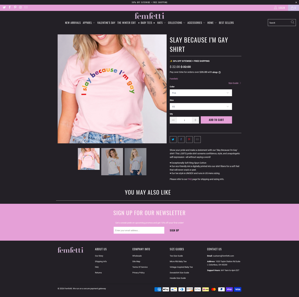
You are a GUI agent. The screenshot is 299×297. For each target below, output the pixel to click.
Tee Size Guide (176, 256)
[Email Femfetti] (25, 7)
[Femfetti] (149, 15)
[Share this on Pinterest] (189, 139)
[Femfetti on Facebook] (9, 7)
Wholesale (137, 256)
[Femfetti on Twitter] (4, 7)
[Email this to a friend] (197, 139)
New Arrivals (73, 23)
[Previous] (59, 88)
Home (210, 23)
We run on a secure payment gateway (89, 288)
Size (172, 100)
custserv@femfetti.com (223, 256)
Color (172, 86)
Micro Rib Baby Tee (178, 261)
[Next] (164, 88)
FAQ (190, 179)
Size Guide (233, 83)
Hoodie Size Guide (178, 278)
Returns (98, 272)
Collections (175, 23)
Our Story (99, 256)
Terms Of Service (140, 267)
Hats (160, 23)
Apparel (88, 23)
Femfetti (174, 79)
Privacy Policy (138, 272)
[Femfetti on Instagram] (20, 7)
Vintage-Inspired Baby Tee (181, 267)
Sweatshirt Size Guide (179, 272)
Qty (171, 114)
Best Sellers (226, 23)
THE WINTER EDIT (126, 23)
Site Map (136, 261)
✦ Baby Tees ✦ (146, 23)
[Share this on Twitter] (173, 139)
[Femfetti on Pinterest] (15, 7)
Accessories (195, 23)
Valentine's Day (106, 23)
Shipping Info (101, 261)
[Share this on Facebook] (181, 139)
